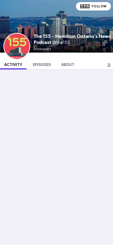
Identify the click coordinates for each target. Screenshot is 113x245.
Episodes (42, 64)
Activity (13, 64)
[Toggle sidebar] (109, 65)
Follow (99, 6)
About (67, 64)
